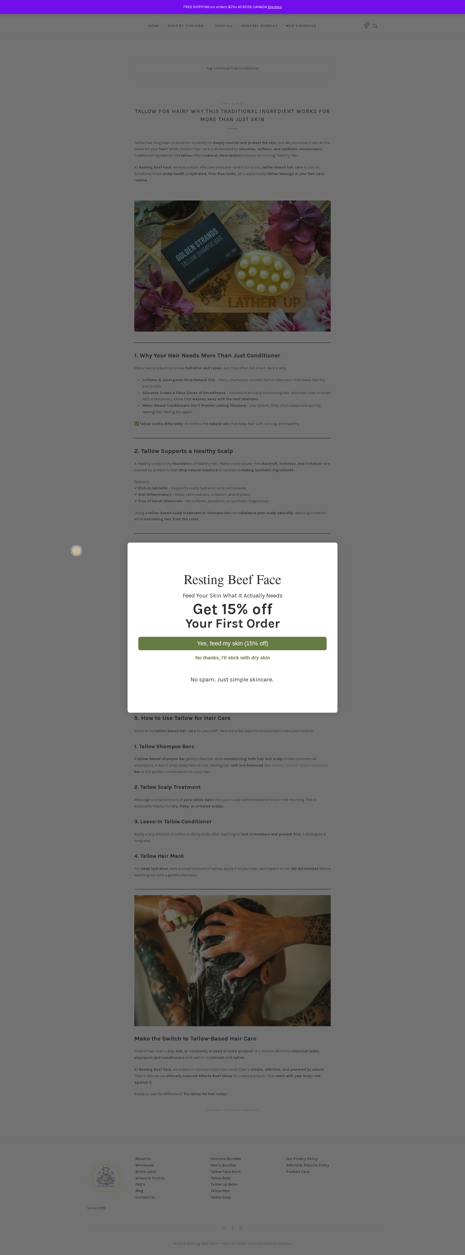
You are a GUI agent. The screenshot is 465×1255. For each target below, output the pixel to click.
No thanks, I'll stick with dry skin (232, 657)
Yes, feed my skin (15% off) (232, 643)
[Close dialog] (76, 551)
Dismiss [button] (275, 7)
